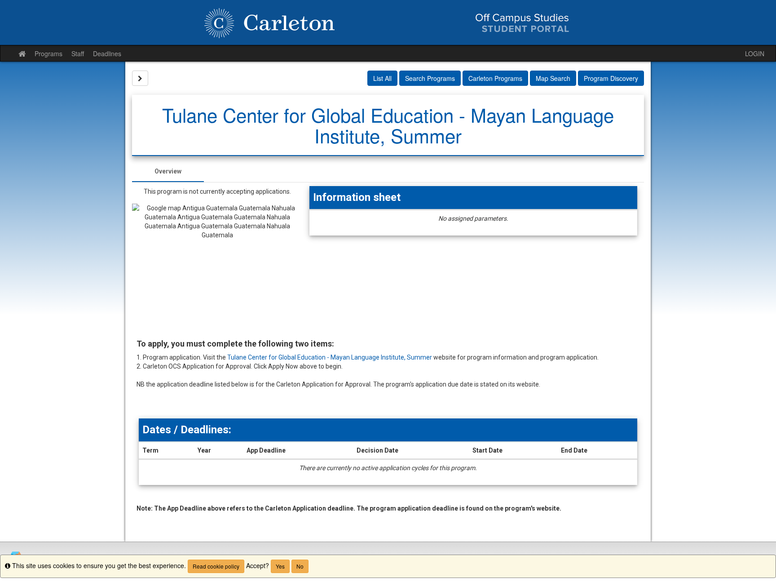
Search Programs (430, 78)
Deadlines (107, 53)
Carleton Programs (495, 78)
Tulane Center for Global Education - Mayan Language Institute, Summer (329, 357)
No (300, 566)
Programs (48, 53)
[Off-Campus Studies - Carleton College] (388, 22)
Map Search (553, 78)
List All (382, 78)
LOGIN (754, 53)
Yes (280, 566)
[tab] (168, 171)
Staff (77, 53)
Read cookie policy (216, 566)
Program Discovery (611, 78)
